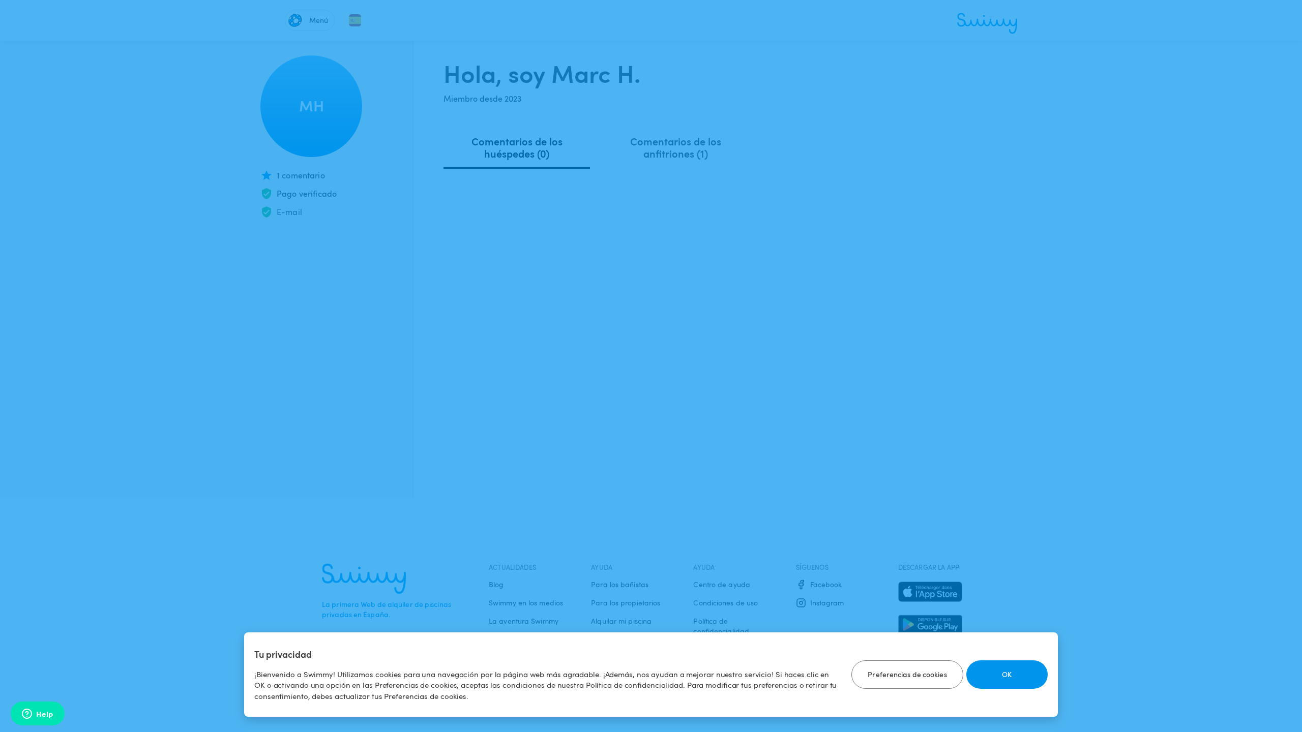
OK (1007, 674)
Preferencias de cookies (907, 674)
